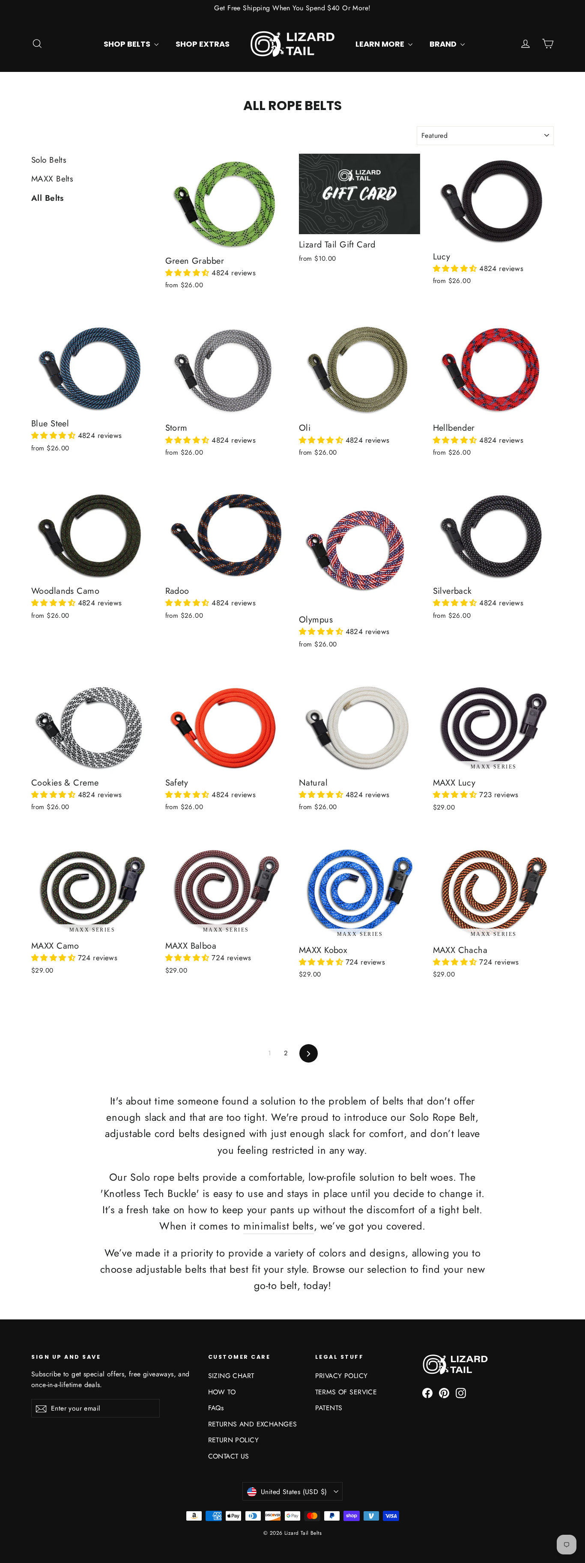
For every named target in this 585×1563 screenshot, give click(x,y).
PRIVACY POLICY (341, 1376)
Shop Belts (128, 44)
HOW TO (222, 1392)
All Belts (47, 198)
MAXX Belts (52, 179)
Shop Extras (203, 44)
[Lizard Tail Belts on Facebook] (427, 1392)
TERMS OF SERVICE (346, 1392)
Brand (444, 44)
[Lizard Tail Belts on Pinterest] (444, 1392)
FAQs (216, 1408)
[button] (188, 273)
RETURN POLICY (233, 1440)
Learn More (380, 44)
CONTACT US (228, 1456)
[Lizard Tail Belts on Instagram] (461, 1392)
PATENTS (329, 1408)
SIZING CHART (231, 1376)
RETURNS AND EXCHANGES (252, 1424)
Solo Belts (48, 160)
